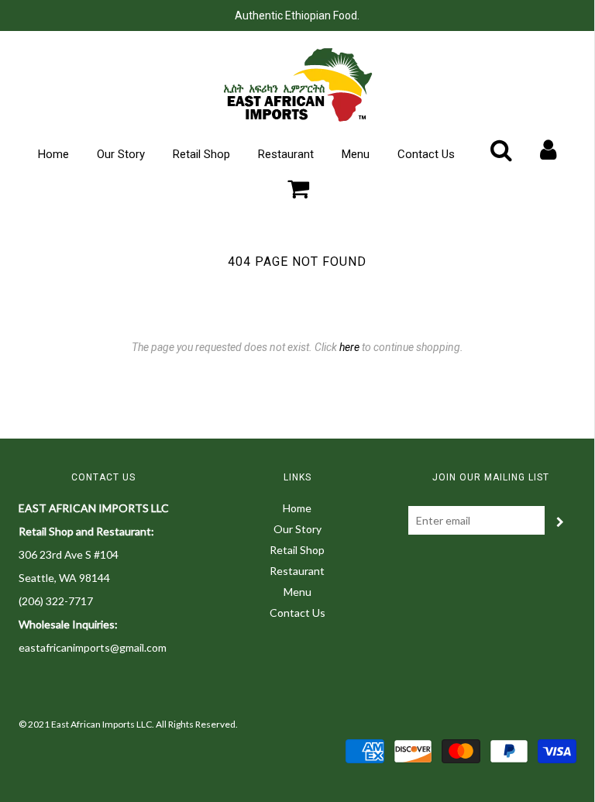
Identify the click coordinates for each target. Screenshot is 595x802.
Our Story (121, 154)
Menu (356, 154)
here (349, 347)
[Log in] (548, 149)
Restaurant (286, 154)
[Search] (501, 149)
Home (53, 154)
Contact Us (426, 154)
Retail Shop (201, 154)
